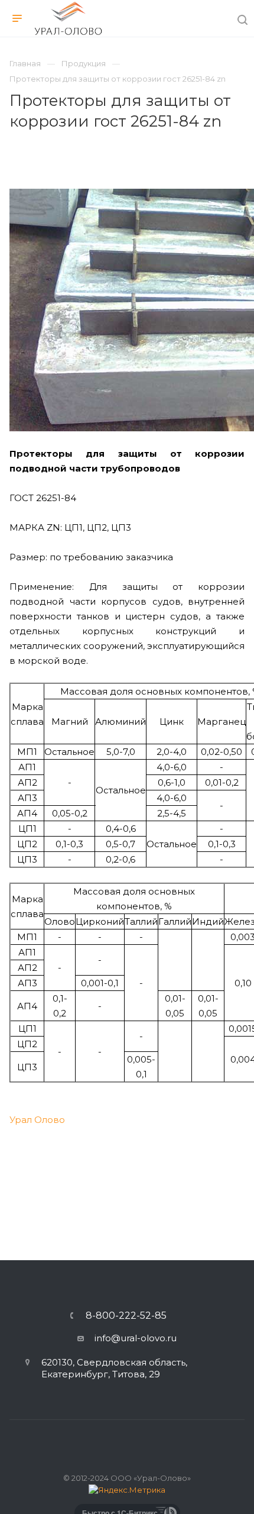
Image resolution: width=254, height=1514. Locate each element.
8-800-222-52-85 (126, 1316)
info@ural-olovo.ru (136, 1338)
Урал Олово (37, 1119)
